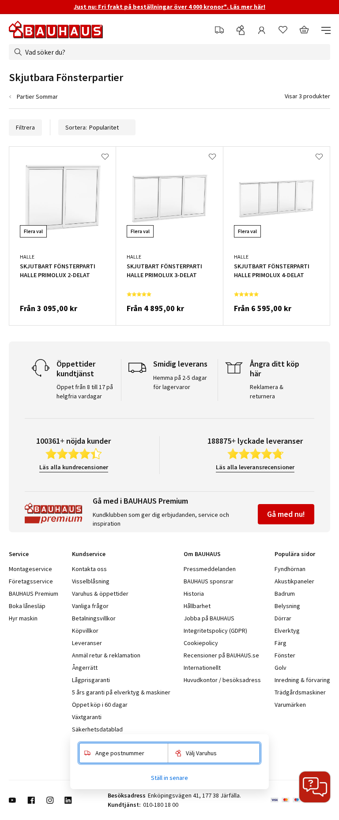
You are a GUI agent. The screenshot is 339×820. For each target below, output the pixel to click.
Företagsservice (31, 581)
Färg (280, 643)
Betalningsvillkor (94, 618)
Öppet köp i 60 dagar (100, 705)
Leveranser (87, 643)
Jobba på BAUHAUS (209, 618)
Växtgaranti (87, 717)
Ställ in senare (169, 778)
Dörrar (283, 618)
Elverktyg (287, 630)
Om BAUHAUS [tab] (202, 554)
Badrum (285, 593)
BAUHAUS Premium (33, 593)
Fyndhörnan (290, 569)
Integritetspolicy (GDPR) (215, 630)
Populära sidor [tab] (295, 554)
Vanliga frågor (90, 606)
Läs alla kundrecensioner (73, 467)
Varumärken (290, 705)
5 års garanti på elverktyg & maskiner (121, 692)
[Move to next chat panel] (314, 787)
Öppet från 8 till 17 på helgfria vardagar (84, 391)
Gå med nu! (286, 514)
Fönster (285, 655)
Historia (194, 593)
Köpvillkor (85, 630)
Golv (280, 668)
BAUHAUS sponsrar (209, 581)
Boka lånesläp (27, 606)
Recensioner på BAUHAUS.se (221, 655)
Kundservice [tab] (88, 554)
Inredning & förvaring (302, 680)
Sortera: (76, 127)
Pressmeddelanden (210, 569)
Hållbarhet (197, 606)
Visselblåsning (90, 581)
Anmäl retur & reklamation (106, 655)
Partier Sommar (37, 96)
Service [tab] (19, 554)
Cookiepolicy (201, 643)
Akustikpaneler (294, 581)
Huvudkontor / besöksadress (222, 680)
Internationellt (202, 668)
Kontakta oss (89, 569)
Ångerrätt (85, 668)
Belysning (287, 606)
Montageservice (30, 569)
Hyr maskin (23, 618)
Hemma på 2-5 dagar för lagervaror (180, 382)
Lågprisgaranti (91, 680)
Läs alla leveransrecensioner (255, 467)
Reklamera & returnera (266, 391)
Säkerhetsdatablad (97, 729)
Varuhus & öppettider (100, 593)
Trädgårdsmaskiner (300, 692)
